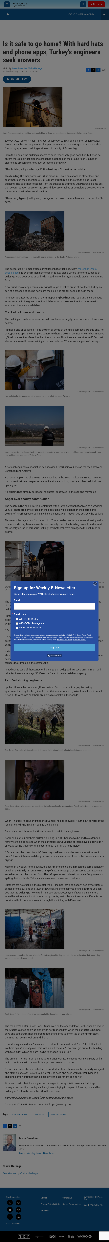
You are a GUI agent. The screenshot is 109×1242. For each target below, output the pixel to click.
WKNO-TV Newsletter (30, 627)
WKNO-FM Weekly (28, 619)
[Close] (96, 583)
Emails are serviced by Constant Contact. (71, 639)
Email (17, 600)
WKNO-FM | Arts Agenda (31, 623)
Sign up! (54, 647)
